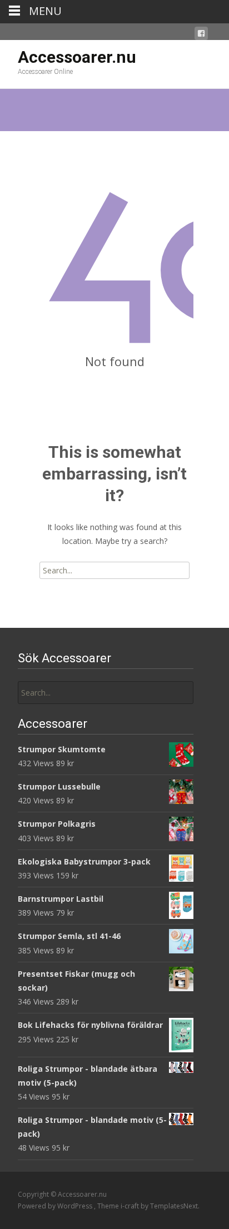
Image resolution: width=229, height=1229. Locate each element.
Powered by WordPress (56, 1206)
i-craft (131, 1206)
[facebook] (201, 35)
